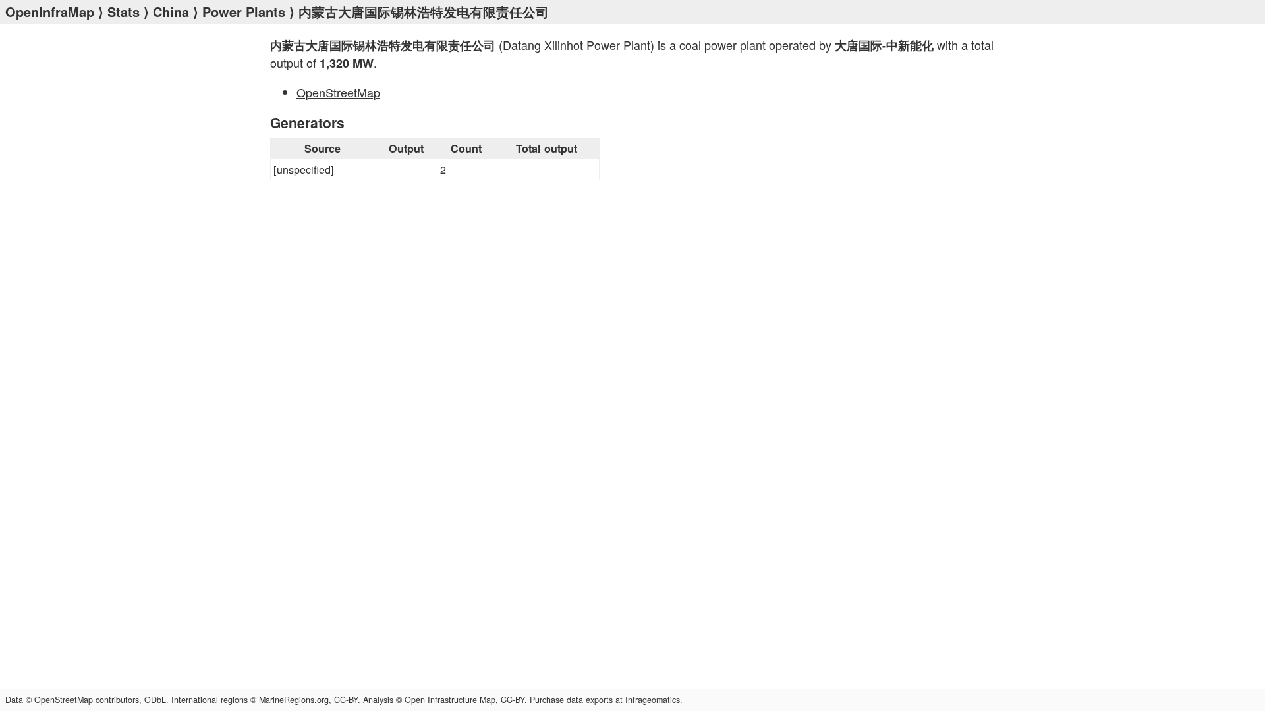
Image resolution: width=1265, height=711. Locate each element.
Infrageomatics (652, 700)
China (171, 11)
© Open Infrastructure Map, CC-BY (460, 700)
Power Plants (243, 11)
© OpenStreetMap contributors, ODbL (96, 700)
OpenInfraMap (49, 11)
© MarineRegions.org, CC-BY (304, 700)
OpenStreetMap (338, 92)
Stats (123, 11)
